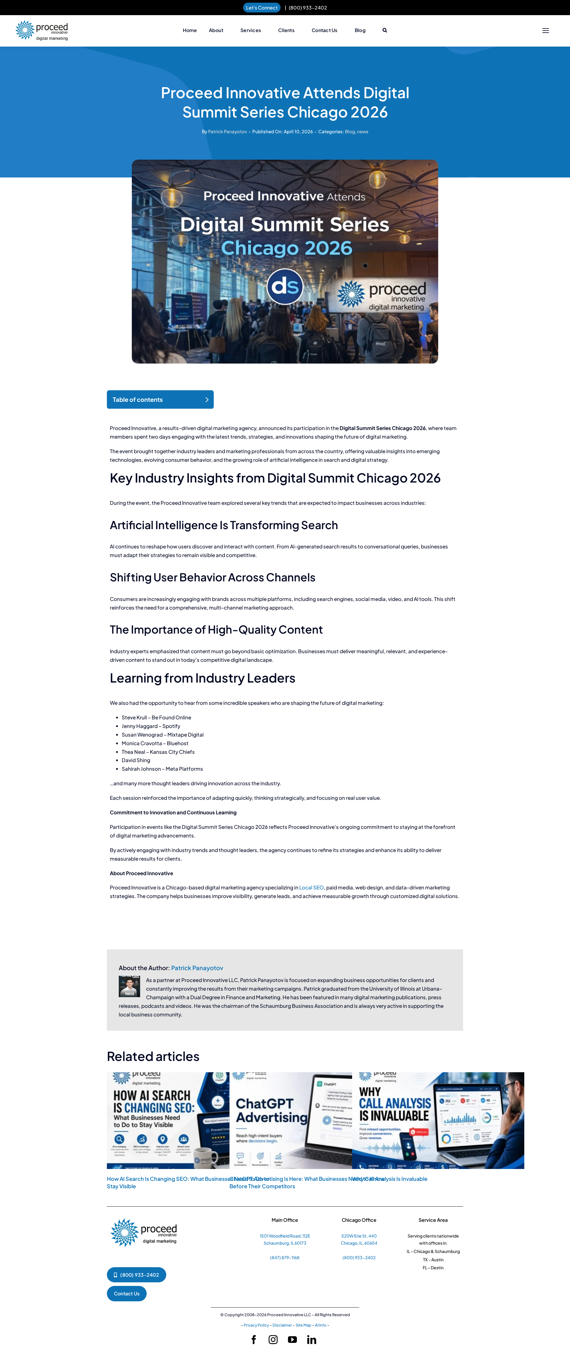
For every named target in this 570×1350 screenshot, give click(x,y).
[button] (385, 30)
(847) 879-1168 (285, 1257)
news (362, 131)
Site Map (303, 1325)
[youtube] (292, 1339)
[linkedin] (311, 1339)
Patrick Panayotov (227, 131)
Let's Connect (262, 7)
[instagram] (273, 1339)
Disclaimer (282, 1325)
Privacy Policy (256, 1325)
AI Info (321, 1325)
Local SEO (311, 887)
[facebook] (253, 1339)
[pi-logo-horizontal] (41, 23)
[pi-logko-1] (144, 1215)
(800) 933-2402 (308, 7)
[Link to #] (545, 31)
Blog (350, 131)
